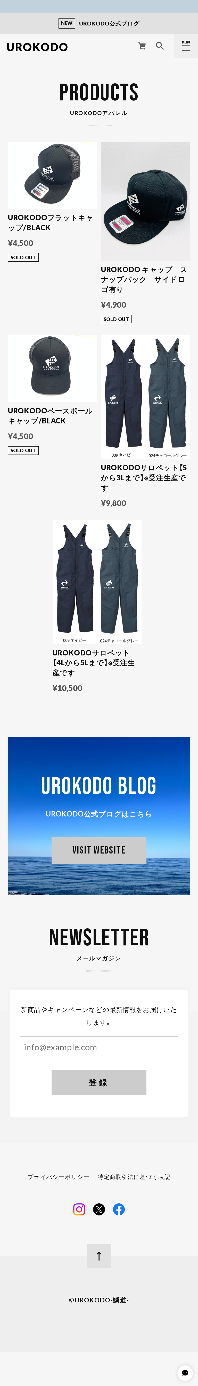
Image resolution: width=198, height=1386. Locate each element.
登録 (99, 1082)
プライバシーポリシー (59, 1177)
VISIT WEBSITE (99, 850)
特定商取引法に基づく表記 (134, 1177)
